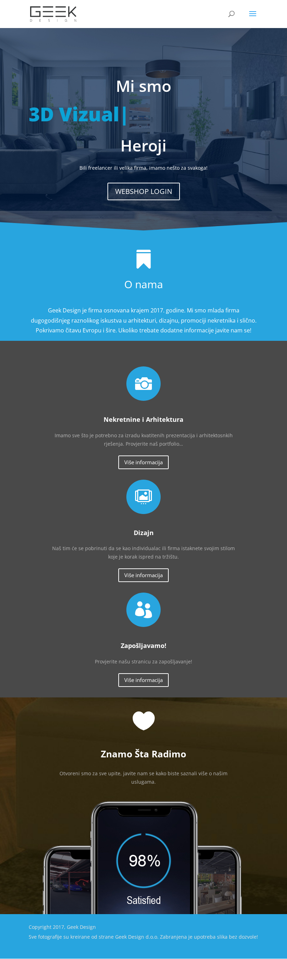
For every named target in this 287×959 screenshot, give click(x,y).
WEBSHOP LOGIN (143, 191)
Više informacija (143, 462)
